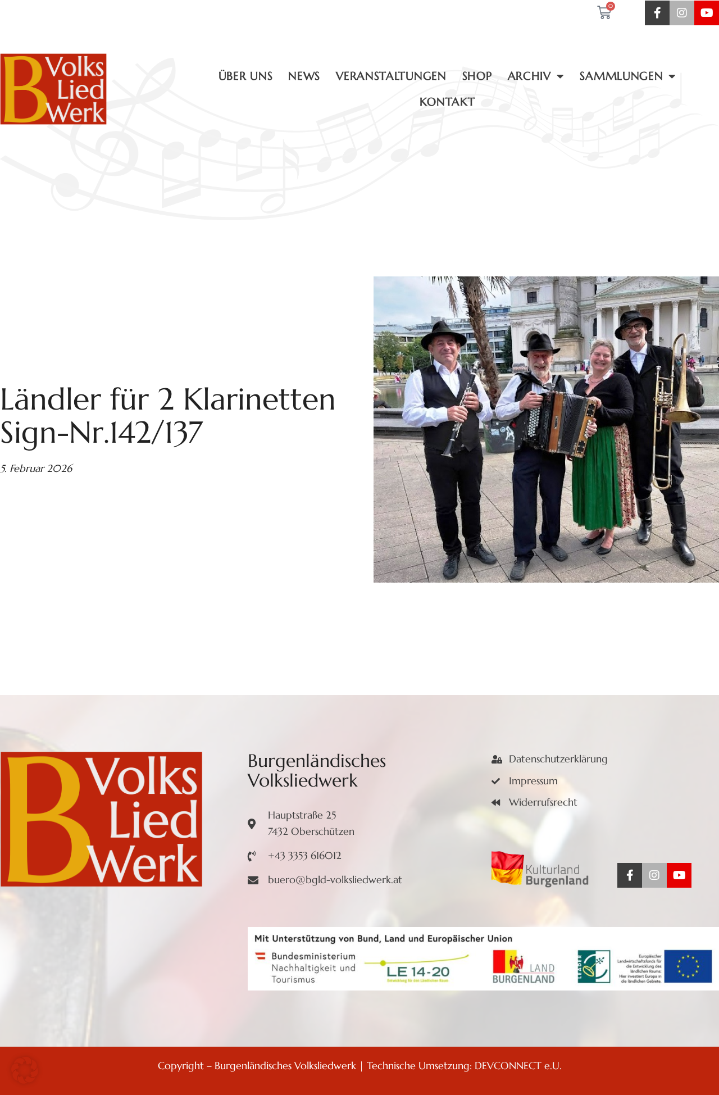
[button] (24, 1070)
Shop (477, 76)
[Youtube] (706, 13)
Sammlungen (621, 76)
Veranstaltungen (391, 76)
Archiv (529, 76)
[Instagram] (682, 13)
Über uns (246, 76)
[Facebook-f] (657, 13)
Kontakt (447, 102)
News (304, 76)
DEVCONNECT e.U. (518, 1065)
